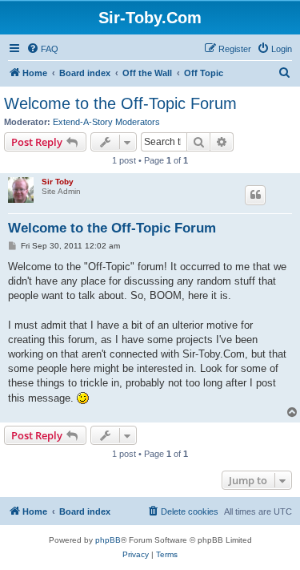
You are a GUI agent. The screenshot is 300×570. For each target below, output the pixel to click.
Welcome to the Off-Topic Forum (120, 103)
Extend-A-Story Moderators (106, 122)
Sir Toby (58, 181)
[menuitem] (42, 49)
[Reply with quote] (255, 194)
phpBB (108, 540)
